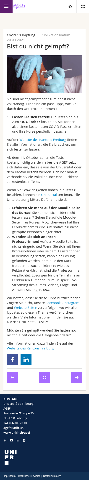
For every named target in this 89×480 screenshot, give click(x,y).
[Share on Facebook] (12, 359)
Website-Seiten (25, 307)
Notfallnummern (52, 475)
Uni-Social (49, 194)
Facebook (53, 302)
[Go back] (44, 377)
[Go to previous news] (12, 377)
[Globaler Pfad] (70, 6)
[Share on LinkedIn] (26, 359)
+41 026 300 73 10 (15, 423)
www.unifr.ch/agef (16, 432)
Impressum (9, 475)
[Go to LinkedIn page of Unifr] (18, 440)
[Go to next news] (76, 377)
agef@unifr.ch (13, 428)
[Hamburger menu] (6, 6)
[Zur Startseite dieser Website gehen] (19, 6)
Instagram (71, 302)
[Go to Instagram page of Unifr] (24, 440)
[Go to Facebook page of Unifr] (4, 440)
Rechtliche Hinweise (29, 475)
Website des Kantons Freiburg (42, 139)
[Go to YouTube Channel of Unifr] (11, 440)
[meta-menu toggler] (82, 6)
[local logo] (44, 457)
